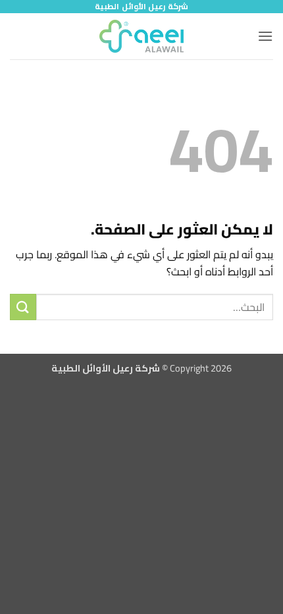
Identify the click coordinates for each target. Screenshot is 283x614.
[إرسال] (23, 307)
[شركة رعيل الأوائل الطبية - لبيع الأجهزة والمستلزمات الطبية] (141, 36)
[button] (265, 36)
